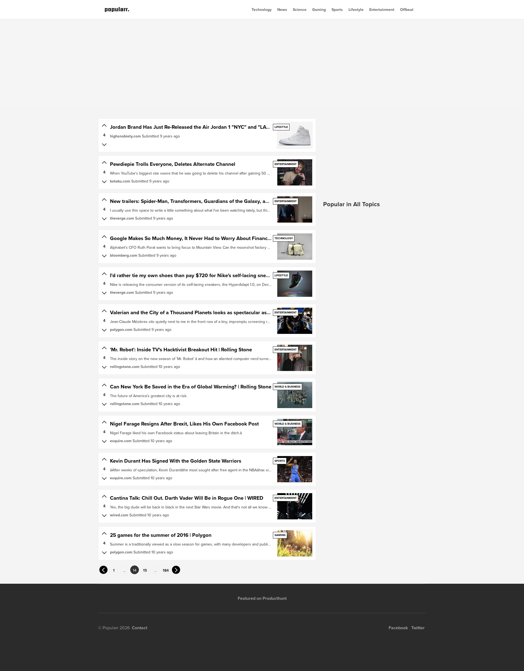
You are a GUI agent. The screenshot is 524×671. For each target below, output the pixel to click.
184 (166, 570)
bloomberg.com (123, 255)
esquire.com (121, 441)
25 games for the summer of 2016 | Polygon (161, 535)
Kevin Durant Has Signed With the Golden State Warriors (175, 461)
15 (145, 570)
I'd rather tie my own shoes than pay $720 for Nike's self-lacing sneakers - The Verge (208, 275)
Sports (337, 9)
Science (299, 9)
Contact (139, 628)
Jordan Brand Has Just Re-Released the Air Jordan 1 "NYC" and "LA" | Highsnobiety (206, 127)
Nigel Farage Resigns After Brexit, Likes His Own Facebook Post (184, 423)
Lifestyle (356, 9)
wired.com (119, 515)
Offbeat (406, 9)
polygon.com (121, 329)
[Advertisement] (262, 63)
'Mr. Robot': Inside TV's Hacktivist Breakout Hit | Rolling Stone (181, 349)
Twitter (418, 628)
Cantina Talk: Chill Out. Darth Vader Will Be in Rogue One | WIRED (186, 498)
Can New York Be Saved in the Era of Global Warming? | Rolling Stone (190, 386)
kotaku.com (120, 181)
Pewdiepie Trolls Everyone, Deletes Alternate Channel (172, 164)
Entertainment (381, 9)
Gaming (319, 9)
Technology (262, 9)
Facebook (398, 628)
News (282, 9)
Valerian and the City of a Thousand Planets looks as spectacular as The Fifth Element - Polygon (221, 312)
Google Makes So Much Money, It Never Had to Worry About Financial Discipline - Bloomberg (218, 238)
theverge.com (122, 218)
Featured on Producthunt (262, 598)
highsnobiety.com (125, 136)
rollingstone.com (124, 366)
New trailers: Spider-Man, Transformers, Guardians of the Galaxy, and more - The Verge (211, 201)
